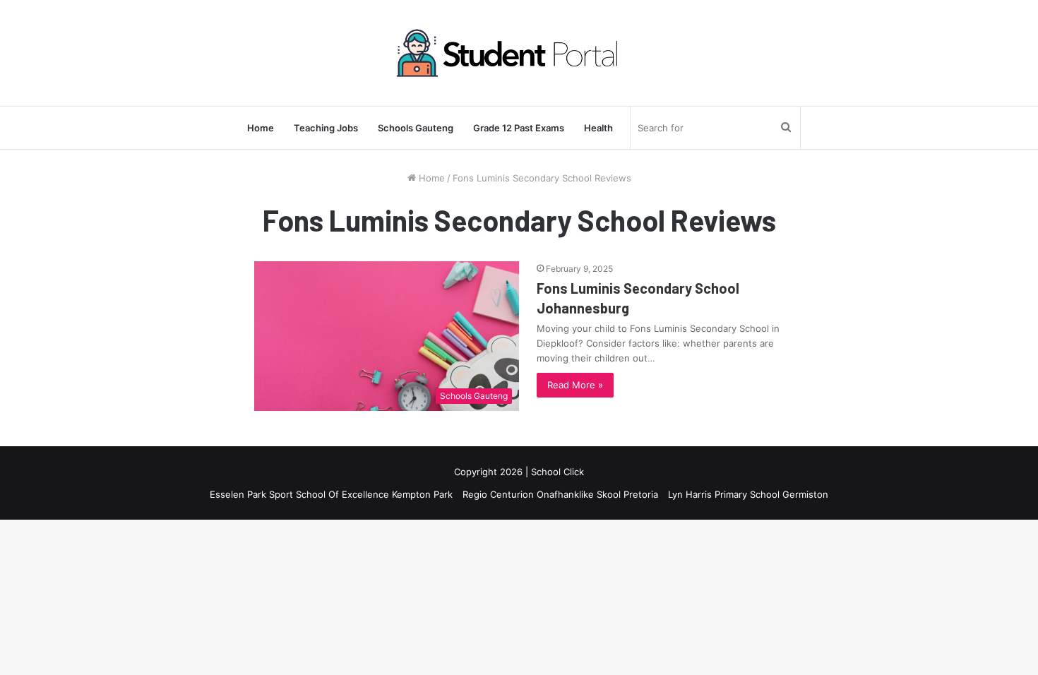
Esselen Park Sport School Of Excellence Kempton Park (331, 494)
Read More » (575, 384)
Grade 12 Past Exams (518, 127)
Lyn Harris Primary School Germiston (748, 494)
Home (260, 127)
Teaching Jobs (326, 127)
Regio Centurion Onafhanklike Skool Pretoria (560, 494)
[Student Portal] (519, 53)
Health (598, 127)
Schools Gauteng (415, 127)
